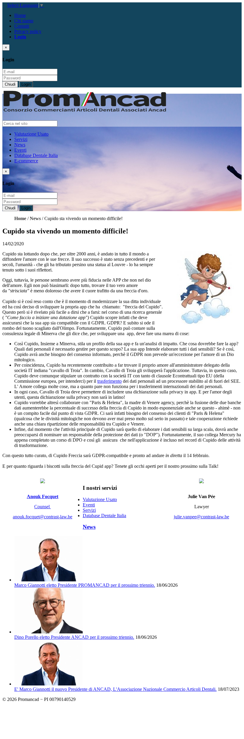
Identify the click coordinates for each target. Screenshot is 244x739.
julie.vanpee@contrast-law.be (201, 516)
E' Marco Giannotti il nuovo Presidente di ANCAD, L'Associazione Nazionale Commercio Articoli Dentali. (115, 689)
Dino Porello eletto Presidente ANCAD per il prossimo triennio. (74, 637)
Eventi (20, 150)
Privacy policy (27, 31)
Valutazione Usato (31, 133)
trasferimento (109, 381)
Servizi (20, 139)
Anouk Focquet (42, 496)
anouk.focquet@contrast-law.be (42, 516)
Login (26, 84)
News (19, 144)
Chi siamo (23, 20)
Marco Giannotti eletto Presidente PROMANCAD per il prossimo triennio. (84, 585)
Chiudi (10, 84)
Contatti (21, 26)
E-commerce (26, 160)
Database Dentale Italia (36, 155)
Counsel (42, 506)
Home (20, 15)
